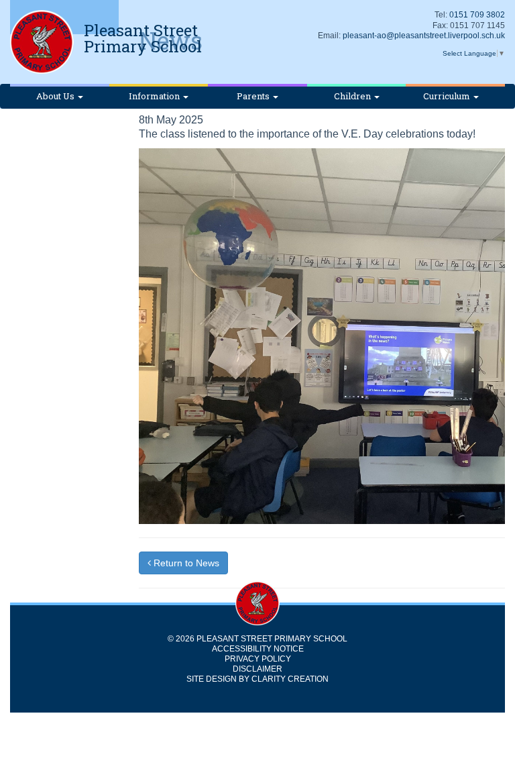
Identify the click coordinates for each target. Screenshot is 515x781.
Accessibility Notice (258, 649)
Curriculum (447, 96)
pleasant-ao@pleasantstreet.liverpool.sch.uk (424, 35)
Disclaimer (257, 669)
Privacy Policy (258, 659)
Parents (254, 96)
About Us (56, 96)
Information (155, 96)
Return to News (185, 563)
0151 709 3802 (477, 14)
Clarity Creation (290, 679)
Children (353, 96)
